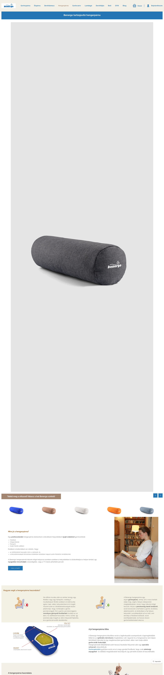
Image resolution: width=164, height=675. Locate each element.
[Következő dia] (160, 495)
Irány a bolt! (15, 568)
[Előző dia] (155, 495)
